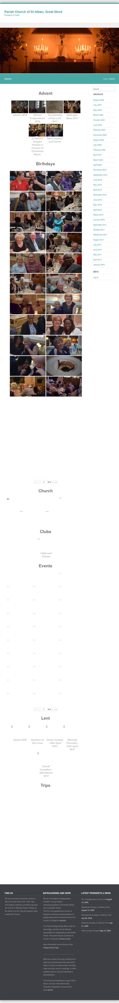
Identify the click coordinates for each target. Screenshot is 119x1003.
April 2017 (97, 259)
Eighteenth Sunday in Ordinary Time (95, 907)
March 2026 (98, 114)
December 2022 (100, 134)
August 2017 (98, 239)
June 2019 (97, 179)
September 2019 (100, 174)
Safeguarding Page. (51, 947)
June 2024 (97, 124)
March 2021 (98, 159)
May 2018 (97, 204)
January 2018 (99, 219)
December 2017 (100, 224)
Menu (59, 25)
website (63, 920)
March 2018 (98, 214)
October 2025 (99, 120)
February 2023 (99, 129)
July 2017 (97, 244)
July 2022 (97, 144)
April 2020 (97, 164)
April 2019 (97, 189)
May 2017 (97, 254)
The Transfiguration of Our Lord (93, 899)
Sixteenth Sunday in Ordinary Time (95, 922)
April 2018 (97, 209)
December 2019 (100, 169)
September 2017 (100, 234)
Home (105, 78)
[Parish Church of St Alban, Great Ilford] (59, 71)
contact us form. (65, 938)
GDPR (50, 990)
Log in (95, 277)
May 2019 (97, 184)
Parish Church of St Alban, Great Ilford (33, 11)
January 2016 (99, 264)
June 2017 (97, 249)
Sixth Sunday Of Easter (90, 930)
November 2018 (100, 194)
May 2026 (97, 110)
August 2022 (98, 139)
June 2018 (97, 199)
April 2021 (97, 154)
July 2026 (97, 104)
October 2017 (99, 229)
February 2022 (99, 149)
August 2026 (98, 100)
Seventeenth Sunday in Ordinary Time (96, 915)
